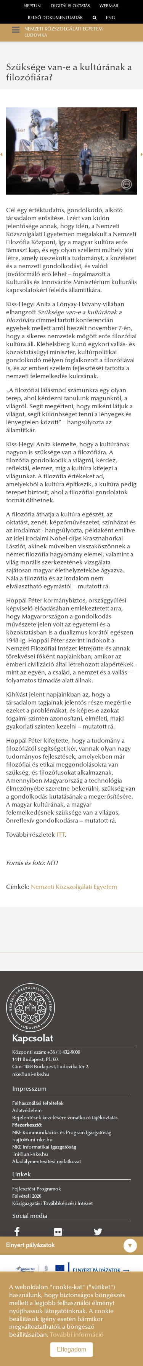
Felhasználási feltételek (38, 1103)
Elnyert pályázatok (101, 1271)
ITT (60, 835)
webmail (109, 6)
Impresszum (29, 1089)
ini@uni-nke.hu (30, 1154)
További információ (77, 1335)
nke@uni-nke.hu (30, 1074)
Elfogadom (71, 1349)
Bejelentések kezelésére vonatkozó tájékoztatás (65, 1118)
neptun (32, 6)
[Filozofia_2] (71, 151)
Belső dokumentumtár (55, 18)
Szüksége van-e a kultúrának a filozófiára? (69, 72)
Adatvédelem (27, 1111)
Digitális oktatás (70, 6)
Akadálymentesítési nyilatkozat (46, 1162)
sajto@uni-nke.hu (33, 1140)
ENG (110, 18)
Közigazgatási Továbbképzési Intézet (52, 1203)
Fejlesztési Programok (36, 1189)
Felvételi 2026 (26, 1196)
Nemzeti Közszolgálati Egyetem (74, 887)
